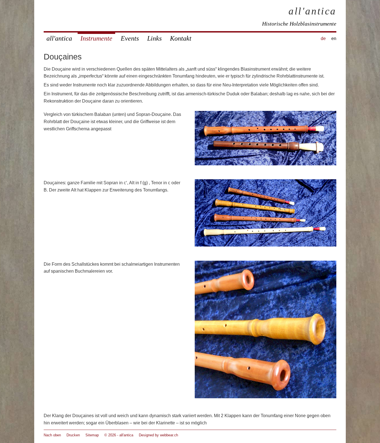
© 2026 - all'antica (118, 435)
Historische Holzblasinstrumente (299, 24)
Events (130, 38)
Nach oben (52, 435)
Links (154, 38)
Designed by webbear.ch (158, 435)
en (333, 38)
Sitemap (92, 435)
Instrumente (96, 38)
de (323, 38)
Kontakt (180, 38)
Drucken (73, 435)
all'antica (312, 11)
